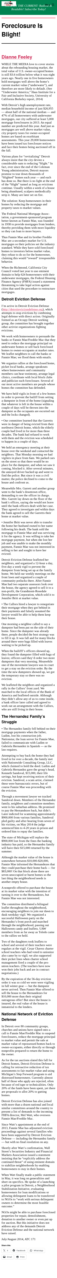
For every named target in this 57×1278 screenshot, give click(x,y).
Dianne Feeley (17, 56)
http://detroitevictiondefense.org (23, 309)
